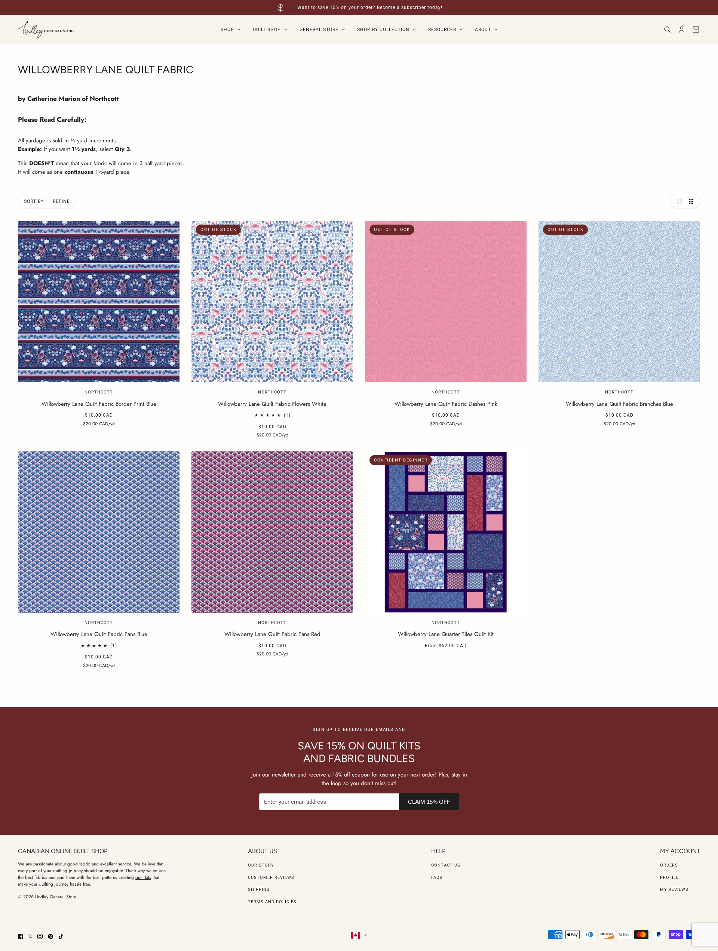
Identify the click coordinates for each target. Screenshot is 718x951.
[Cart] (696, 29)
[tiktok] (61, 936)
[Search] (667, 29)
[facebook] (20, 936)
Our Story (261, 865)
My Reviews (674, 889)
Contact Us (445, 865)
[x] (30, 936)
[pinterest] (50, 936)
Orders (669, 865)
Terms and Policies (272, 901)
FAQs (437, 877)
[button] (677, 201)
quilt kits (143, 877)
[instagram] (40, 936)
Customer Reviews (271, 877)
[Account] (682, 29)
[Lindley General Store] (46, 29)
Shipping (259, 889)
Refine (61, 201)
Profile (669, 877)
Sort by (34, 201)
